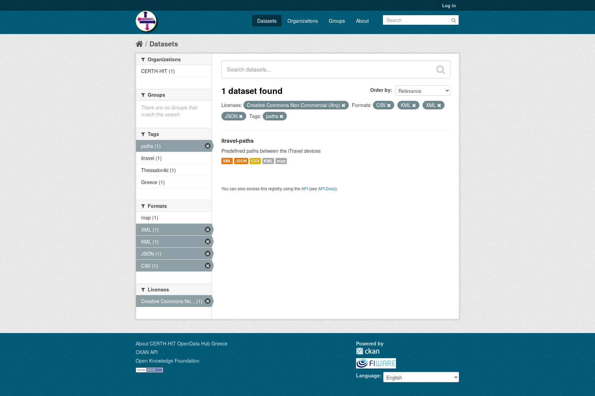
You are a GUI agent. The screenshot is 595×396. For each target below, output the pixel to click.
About (362, 20)
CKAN (367, 351)
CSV (255, 161)
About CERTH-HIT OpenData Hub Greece (182, 343)
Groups (337, 20)
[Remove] (343, 105)
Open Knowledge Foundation (167, 360)
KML (268, 161)
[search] (440, 69)
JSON (241, 161)
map (281, 161)
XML (227, 161)
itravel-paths (237, 141)
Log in (449, 5)
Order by (380, 89)
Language (368, 375)
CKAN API (147, 352)
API (304, 188)
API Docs (326, 188)
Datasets (266, 20)
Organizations (303, 20)
